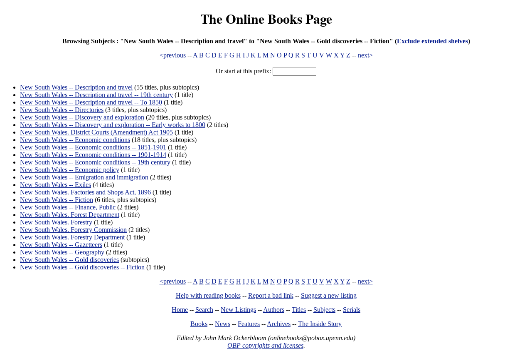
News (222, 323)
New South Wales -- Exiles (55, 184)
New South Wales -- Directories (61, 109)
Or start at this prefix (242, 71)
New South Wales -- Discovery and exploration (82, 117)
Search (204, 309)
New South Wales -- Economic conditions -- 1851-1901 (93, 147)
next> (365, 55)
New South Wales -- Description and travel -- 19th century (96, 94)
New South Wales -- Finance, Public (68, 207)
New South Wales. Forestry (56, 222)
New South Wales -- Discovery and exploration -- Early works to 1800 (112, 124)
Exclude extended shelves (432, 41)
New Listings (238, 309)
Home (180, 309)
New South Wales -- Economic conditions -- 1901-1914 (93, 154)
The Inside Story (320, 323)
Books (198, 323)
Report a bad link (270, 295)
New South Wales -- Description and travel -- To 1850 (91, 102)
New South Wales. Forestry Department (72, 237)
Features (249, 323)
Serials (351, 309)
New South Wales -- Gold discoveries (69, 259)
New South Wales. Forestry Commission (73, 229)
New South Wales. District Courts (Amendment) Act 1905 (96, 132)
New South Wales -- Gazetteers (61, 244)
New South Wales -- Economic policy (69, 169)
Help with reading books (208, 295)
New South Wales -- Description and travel (76, 87)
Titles (299, 309)
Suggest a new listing (329, 295)
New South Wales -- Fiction (56, 199)
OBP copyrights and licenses (265, 345)
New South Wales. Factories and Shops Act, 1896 (85, 192)
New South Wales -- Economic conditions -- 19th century (95, 162)
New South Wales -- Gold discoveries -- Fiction (82, 267)
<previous (173, 55)
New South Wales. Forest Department (69, 214)
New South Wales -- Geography (62, 252)
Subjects (324, 309)
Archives (279, 323)
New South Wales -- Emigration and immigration (84, 177)
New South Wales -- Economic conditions (75, 139)
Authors (273, 309)
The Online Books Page (266, 18)
